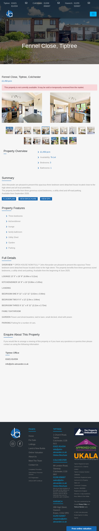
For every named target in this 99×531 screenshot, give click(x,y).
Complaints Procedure (35, 469)
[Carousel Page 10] (90, 130)
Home (31, 436)
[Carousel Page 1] (9, 130)
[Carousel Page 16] (72, 141)
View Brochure (28, 199)
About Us (33, 457)
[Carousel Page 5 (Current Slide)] (45, 130)
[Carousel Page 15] (63, 141)
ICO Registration (33, 477)
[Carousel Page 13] (45, 141)
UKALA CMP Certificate (35, 480)
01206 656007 (47, 4)
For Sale (32, 440)
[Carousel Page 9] (81, 130)
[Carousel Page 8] (72, 130)
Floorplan (9, 199)
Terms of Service (79, 507)
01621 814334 (14, 4)
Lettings (32, 444)
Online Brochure (60, 455)
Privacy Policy (83, 504)
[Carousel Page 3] (27, 130)
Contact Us (33, 465)
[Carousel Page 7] (63, 130)
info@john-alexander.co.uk (16, 364)
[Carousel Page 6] (54, 130)
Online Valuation (36, 452)
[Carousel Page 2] (18, 130)
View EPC (46, 199)
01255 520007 (77, 4)
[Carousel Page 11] (27, 141)
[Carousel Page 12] (36, 141)
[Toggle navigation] (93, 14)
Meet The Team (35, 461)
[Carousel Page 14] (54, 141)
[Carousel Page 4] (36, 130)
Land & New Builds (37, 448)
